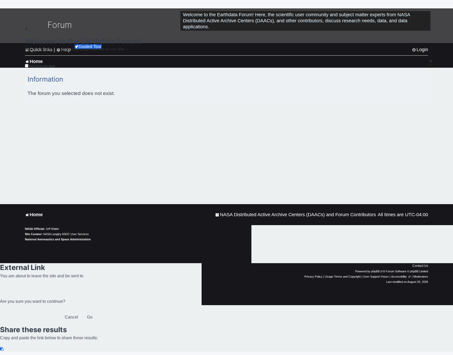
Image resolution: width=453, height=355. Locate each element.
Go (90, 317)
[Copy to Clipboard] (2, 349)
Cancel (71, 317)
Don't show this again (42, 66)
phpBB (375, 271)
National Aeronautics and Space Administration (58, 239)
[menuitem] (295, 215)
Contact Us (420, 266)
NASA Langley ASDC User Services (66, 234)
